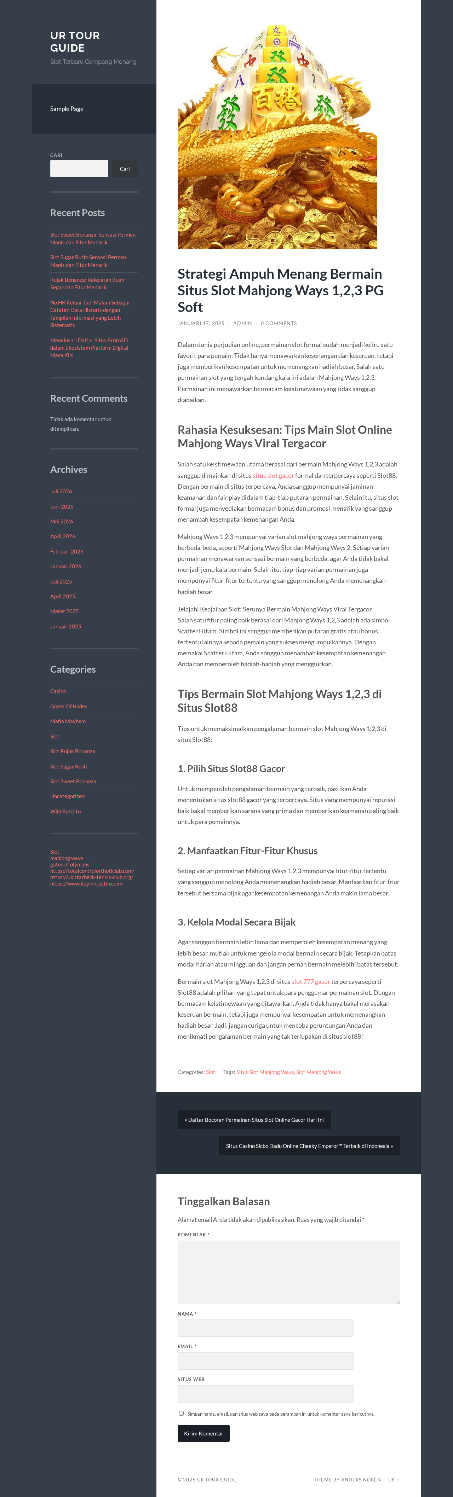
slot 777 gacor (311, 981)
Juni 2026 (62, 506)
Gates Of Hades (68, 706)
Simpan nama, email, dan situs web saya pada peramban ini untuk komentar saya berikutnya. (281, 1414)
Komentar (194, 1234)
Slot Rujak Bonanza (72, 751)
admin (242, 323)
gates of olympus (70, 864)
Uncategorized (67, 796)
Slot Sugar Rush (68, 766)
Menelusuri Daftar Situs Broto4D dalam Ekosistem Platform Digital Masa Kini (89, 348)
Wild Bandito (65, 811)
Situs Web (191, 1379)
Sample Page (67, 108)
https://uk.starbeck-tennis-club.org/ (91, 877)
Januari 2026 (65, 566)
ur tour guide (75, 41)
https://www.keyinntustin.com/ (86, 883)
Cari (56, 155)
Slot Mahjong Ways (318, 1072)
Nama (187, 1314)
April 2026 (62, 536)
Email (187, 1346)
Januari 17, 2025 (201, 323)
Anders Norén (361, 1480)
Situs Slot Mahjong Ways (265, 1072)
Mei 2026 (61, 521)
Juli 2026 (61, 491)
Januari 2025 (65, 626)
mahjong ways (66, 858)
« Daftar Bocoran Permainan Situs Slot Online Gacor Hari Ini (254, 1119)
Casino (58, 691)
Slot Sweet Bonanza (73, 781)
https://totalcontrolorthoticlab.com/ (92, 871)
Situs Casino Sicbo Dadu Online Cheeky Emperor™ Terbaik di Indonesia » (309, 1146)
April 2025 (62, 596)
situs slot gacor (273, 475)
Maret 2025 (64, 611)
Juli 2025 (61, 581)
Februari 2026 (67, 551)
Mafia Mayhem (68, 721)
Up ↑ (394, 1480)
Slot (54, 736)
